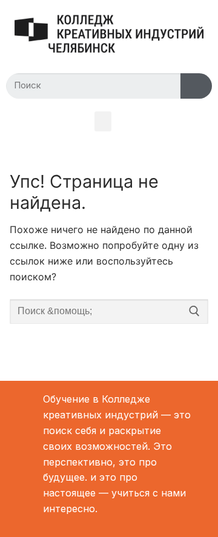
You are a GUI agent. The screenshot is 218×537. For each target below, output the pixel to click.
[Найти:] (109, 312)
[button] (102, 121)
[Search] (196, 86)
